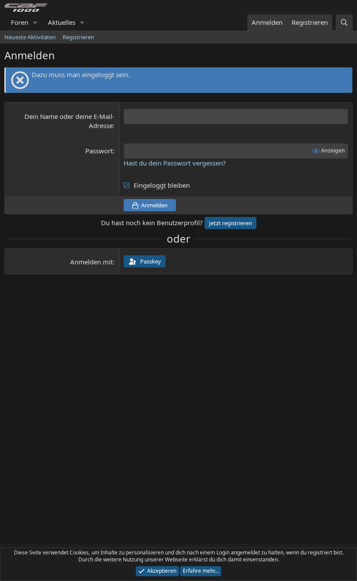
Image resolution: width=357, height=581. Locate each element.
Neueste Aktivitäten (30, 37)
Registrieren (78, 37)
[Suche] (344, 22)
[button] (35, 22)
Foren (19, 22)
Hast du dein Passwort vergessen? (175, 163)
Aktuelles (61, 22)
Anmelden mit (91, 261)
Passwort (99, 150)
